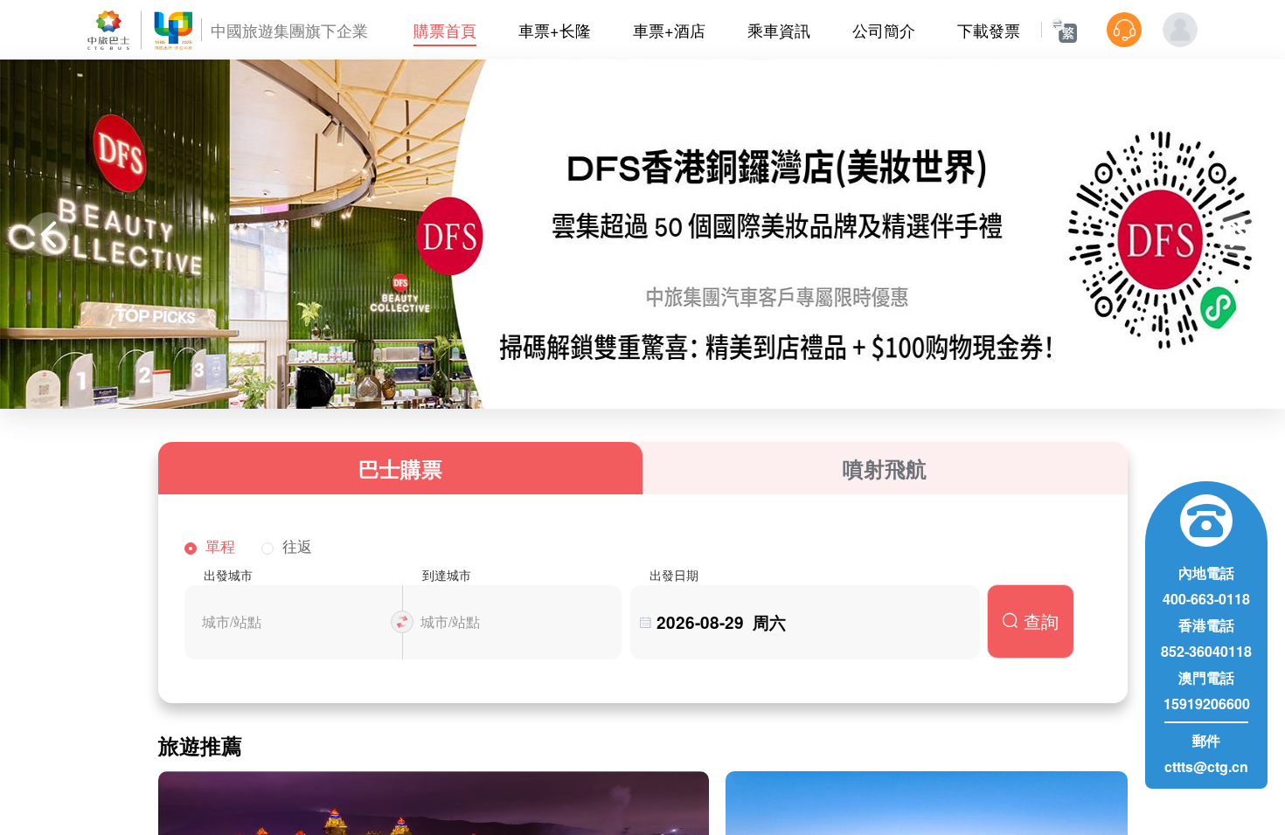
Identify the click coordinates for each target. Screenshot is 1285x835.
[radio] (209, 547)
